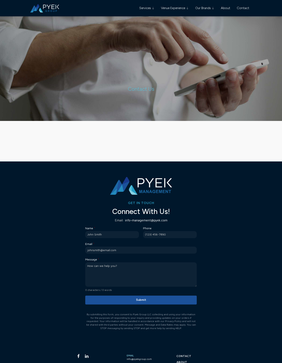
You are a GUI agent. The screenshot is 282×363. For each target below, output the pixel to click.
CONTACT (184, 356)
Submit (141, 300)
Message (92, 259)
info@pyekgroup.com (139, 359)
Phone (147, 228)
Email (89, 244)
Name (90, 228)
